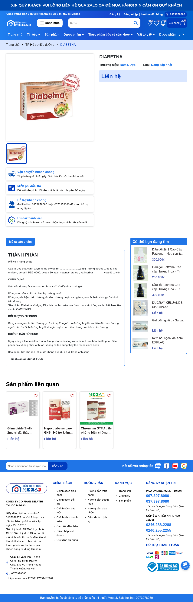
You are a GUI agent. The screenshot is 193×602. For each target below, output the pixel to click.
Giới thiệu (124, 495)
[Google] (184, 465)
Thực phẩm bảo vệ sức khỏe (109, 34)
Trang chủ (15, 34)
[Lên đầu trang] (185, 579)
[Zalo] (158, 465)
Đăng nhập (131, 14)
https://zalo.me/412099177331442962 (30, 578)
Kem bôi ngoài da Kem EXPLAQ (167, 340)
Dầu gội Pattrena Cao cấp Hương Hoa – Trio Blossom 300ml (167, 270)
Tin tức (32, 34)
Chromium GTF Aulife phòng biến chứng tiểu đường (96, 431)
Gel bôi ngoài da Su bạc (168, 320)
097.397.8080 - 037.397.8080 (159, 498)
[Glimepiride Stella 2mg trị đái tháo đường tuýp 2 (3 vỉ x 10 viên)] (22, 408)
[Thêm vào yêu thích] (36, 395)
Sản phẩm (52, 34)
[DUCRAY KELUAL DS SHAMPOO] (140, 308)
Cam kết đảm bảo (67, 526)
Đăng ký (115, 14)
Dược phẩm (73, 34)
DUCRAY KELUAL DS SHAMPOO (167, 304)
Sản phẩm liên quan (32, 384)
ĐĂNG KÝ (58, 465)
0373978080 (177, 14)
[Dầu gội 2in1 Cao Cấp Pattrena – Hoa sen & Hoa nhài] (140, 255)
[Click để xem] (49, 97)
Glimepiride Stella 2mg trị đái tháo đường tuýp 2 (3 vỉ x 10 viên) (21, 431)
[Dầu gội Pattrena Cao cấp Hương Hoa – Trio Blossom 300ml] (140, 273)
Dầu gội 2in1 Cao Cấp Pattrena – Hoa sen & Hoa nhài (167, 252)
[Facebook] (167, 465)
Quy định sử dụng (67, 539)
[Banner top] (96, 5)
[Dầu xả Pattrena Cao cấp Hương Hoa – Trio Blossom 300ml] (140, 290)
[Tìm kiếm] (135, 23)
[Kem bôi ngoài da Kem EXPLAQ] (140, 344)
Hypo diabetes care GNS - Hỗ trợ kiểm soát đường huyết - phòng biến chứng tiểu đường (58, 431)
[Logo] (18, 22)
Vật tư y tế (144, 34)
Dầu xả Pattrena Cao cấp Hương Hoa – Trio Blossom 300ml (167, 287)
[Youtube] (175, 465)
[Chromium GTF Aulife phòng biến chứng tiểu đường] (96, 408)
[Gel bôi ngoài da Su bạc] (140, 326)
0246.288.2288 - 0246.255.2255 (160, 527)
